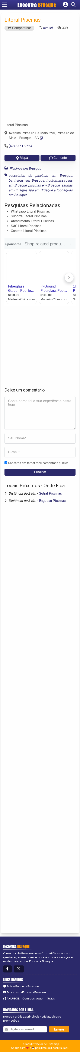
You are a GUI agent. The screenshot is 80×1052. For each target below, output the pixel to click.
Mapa (24, 158)
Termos (26, 1044)
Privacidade (39, 1044)
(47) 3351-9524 (20, 146)
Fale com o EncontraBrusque (26, 992)
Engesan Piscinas (52, 501)
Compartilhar (21, 28)
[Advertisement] (40, 78)
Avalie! (48, 28)
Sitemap (54, 1044)
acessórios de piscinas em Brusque (40, 176)
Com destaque (32, 998)
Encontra (36, 4)
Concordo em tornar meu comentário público (38, 463)
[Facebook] (7, 968)
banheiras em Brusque (26, 180)
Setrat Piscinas (50, 493)
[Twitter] (19, 968)
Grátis (51, 998)
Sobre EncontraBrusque (23, 986)
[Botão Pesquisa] (74, 4)
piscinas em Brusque (44, 185)
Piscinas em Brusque (25, 169)
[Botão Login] (65, 5)
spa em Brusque (40, 190)
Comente (60, 158)
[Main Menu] (4, 4)
